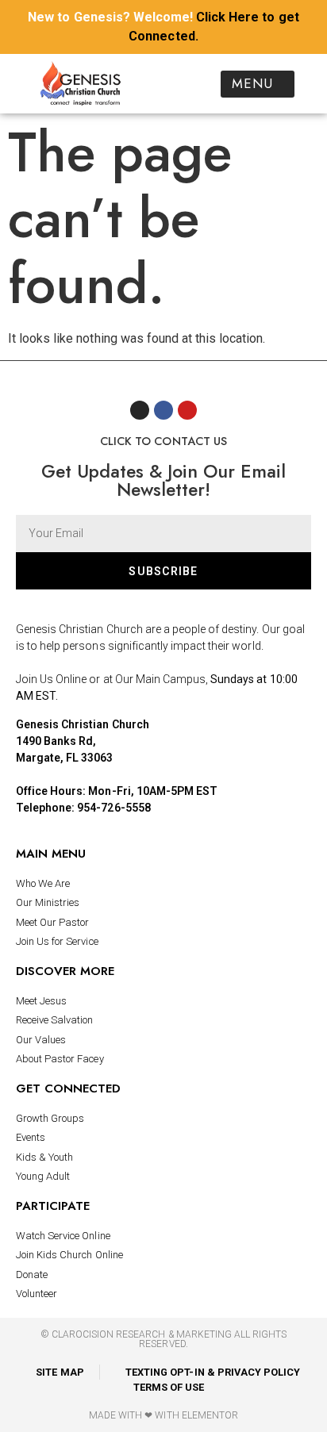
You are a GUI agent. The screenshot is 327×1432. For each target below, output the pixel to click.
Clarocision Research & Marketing (142, 1334)
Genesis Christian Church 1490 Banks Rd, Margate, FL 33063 (82, 741)
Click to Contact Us (163, 441)
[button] (257, 84)
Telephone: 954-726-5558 (83, 807)
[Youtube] (187, 410)
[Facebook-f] (163, 410)
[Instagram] (139, 410)
